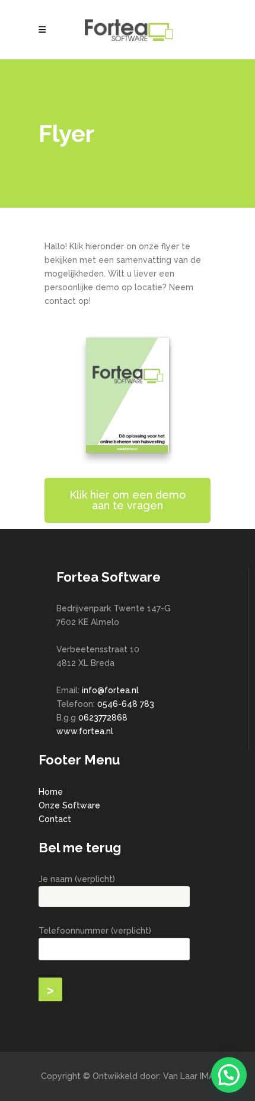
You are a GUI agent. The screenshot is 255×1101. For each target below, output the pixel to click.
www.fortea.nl (84, 731)
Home (51, 792)
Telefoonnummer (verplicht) (95, 930)
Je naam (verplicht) (77, 879)
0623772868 (103, 717)
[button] (229, 1075)
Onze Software (69, 805)
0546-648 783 (125, 704)
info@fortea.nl (110, 690)
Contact (55, 819)
